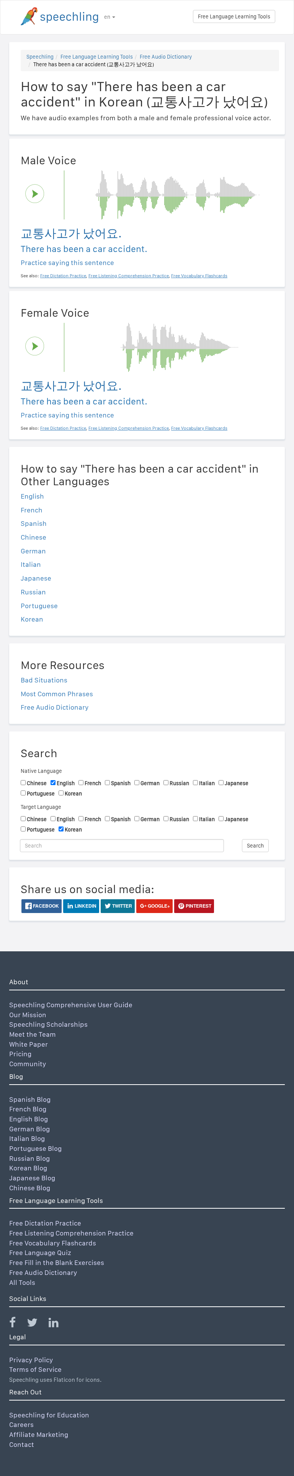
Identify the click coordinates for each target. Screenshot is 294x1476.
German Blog (29, 1129)
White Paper (28, 1044)
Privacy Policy (31, 1360)
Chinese (33, 537)
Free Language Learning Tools (234, 16)
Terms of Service (35, 1369)
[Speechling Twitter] (37, 1324)
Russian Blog (29, 1158)
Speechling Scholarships (48, 1024)
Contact (21, 1444)
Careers (21, 1424)
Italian (31, 564)
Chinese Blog (29, 1188)
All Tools (22, 1282)
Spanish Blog (30, 1099)
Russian (33, 592)
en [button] (107, 17)
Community (27, 1064)
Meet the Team (32, 1034)
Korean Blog (28, 1168)
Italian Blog (27, 1138)
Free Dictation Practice (45, 1223)
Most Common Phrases (57, 694)
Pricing (20, 1054)
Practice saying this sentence (67, 263)
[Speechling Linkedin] (58, 1324)
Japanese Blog (32, 1178)
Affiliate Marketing (38, 1434)
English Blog (28, 1119)
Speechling (40, 57)
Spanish (34, 523)
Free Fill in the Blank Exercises (56, 1262)
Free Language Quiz (40, 1253)
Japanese (36, 578)
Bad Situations (44, 680)
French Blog (27, 1109)
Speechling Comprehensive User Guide (70, 1005)
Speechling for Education (49, 1415)
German (33, 551)
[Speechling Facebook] (17, 1324)
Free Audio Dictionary (166, 57)
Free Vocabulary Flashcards (52, 1243)
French (31, 510)
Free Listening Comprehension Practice (71, 1233)
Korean (32, 619)
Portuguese (39, 606)
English (32, 496)
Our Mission (27, 1015)
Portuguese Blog (35, 1148)
